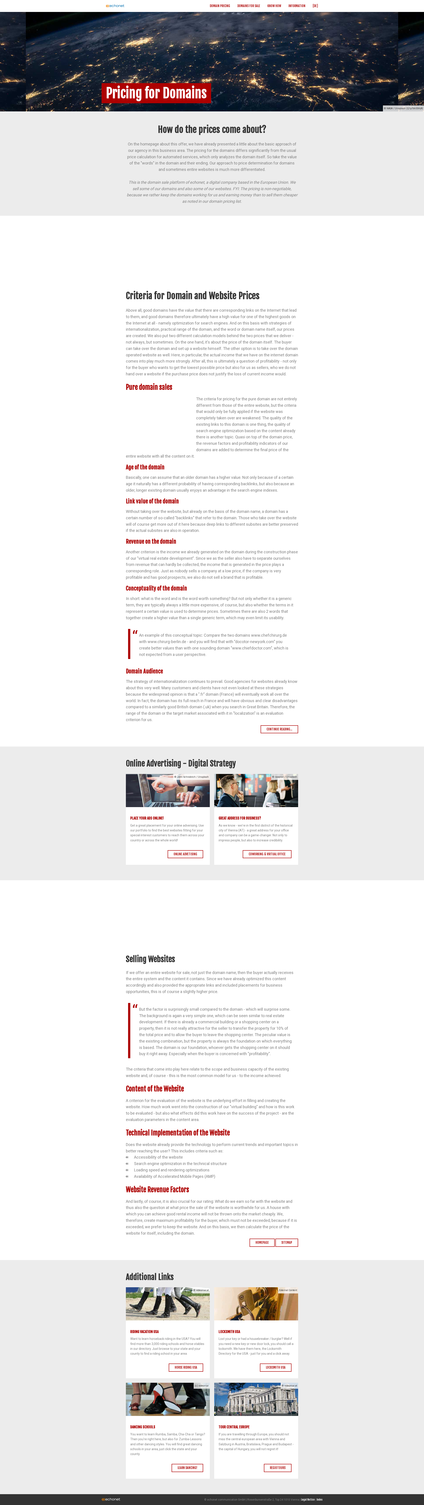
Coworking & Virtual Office (267, 854)
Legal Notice (308, 1499)
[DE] (315, 6)
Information (296, 6)
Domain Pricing (220, 6)
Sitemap (286, 1242)
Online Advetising (185, 854)
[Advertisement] (212, 258)
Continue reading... (279, 729)
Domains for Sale (248, 6)
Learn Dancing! (187, 1468)
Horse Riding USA (186, 1367)
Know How (274, 6)
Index (319, 1499)
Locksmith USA (276, 1367)
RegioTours (278, 1468)
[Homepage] (129, 6)
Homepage (262, 1242)
